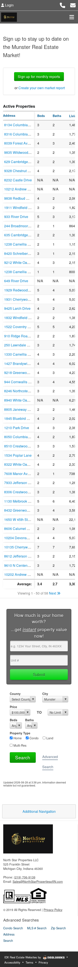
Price (13, 707)
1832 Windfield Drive (20, 317)
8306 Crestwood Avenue (23, 491)
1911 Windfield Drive (20, 207)
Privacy (43, 962)
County (15, 693)
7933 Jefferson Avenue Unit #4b (29, 482)
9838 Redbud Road (19, 198)
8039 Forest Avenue (19, 143)
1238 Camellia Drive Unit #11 (27, 244)
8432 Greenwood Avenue (24, 510)
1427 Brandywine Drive (22, 363)
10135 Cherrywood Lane (23, 547)
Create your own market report (41, 87)
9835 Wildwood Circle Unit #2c (28, 152)
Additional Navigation (39, 811)
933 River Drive (16, 216)
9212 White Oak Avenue (23, 262)
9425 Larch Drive (17, 308)
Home (17, 738)
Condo (34, 738)
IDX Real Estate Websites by (23, 957)
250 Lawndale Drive (19, 345)
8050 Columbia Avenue (22, 436)
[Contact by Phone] (62, 4)
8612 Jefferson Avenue (22, 556)
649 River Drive (16, 280)
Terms (29, 962)
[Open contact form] (73, 4)
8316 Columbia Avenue (22, 134)
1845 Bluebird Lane (19, 418)
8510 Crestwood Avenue (23, 446)
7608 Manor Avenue (19, 473)
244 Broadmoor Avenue (22, 225)
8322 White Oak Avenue (23, 464)
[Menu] (72, 17)
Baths (29, 720)
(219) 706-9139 (24, 877)
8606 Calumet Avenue (21, 528)
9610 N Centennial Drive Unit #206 (31, 565)
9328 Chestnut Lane (19, 170)
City (45, 693)
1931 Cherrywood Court (22, 299)
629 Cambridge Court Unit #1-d (28, 161)
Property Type (20, 733)
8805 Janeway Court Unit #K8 (27, 409)
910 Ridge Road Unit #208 (24, 335)
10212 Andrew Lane (19, 189)
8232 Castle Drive (18, 180)
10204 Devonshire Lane (22, 537)
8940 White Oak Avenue (23, 400)
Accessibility (12, 962)
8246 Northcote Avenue (22, 390)
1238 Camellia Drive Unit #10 (27, 271)
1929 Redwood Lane (20, 290)
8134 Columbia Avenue (22, 124)
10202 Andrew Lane (19, 574)
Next (53, 593)
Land (49, 738)
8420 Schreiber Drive (20, 253)
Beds (13, 720)
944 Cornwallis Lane (20, 381)
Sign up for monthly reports (39, 76)
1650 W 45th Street (19, 519)
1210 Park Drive (16, 427)
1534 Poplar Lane (18, 455)
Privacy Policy (53, 910)
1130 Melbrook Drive (20, 501)
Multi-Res (19, 745)
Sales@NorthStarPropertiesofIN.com (38, 881)
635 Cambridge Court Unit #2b (27, 234)
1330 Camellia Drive (20, 354)
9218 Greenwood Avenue (24, 372)
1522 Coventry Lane (19, 326)
